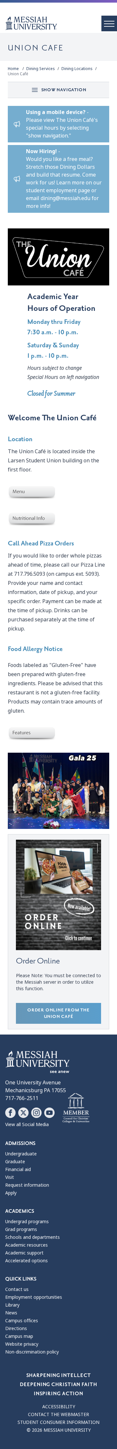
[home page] (61, 23)
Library (12, 1305)
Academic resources (26, 1245)
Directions (16, 1328)
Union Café (18, 74)
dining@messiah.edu (65, 198)
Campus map (19, 1336)
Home (13, 69)
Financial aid (18, 1169)
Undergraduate (21, 1154)
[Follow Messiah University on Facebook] (10, 1113)
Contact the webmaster (58, 1414)
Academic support (24, 1253)
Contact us (17, 1289)
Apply (11, 1193)
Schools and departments (32, 1237)
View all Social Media (27, 1124)
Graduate (15, 1161)
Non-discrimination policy (32, 1352)
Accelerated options (26, 1260)
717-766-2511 (21, 1098)
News (11, 1313)
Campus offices (21, 1320)
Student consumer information (58, 1422)
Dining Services (40, 69)
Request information (27, 1185)
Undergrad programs (27, 1221)
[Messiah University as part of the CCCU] (75, 1108)
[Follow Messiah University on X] (23, 1113)
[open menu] (109, 23)
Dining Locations (77, 69)
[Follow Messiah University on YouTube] (49, 1113)
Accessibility (58, 1406)
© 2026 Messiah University (59, 1430)
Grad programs (21, 1229)
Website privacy (21, 1344)
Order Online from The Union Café (58, 1013)
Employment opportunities (33, 1297)
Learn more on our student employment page (64, 186)
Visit (9, 1177)
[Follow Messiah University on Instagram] (36, 1113)
